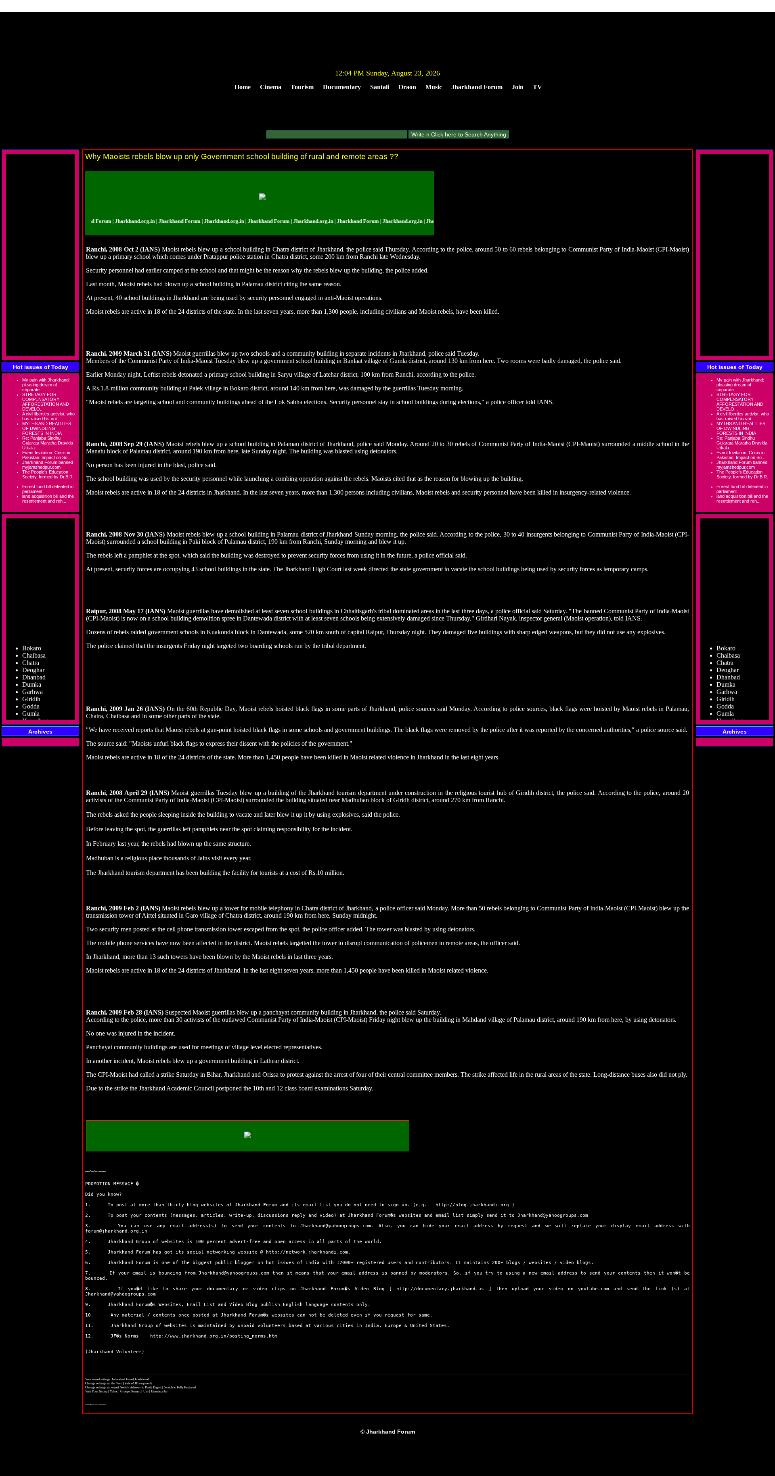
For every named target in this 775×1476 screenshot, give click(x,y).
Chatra (30, 651)
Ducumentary (342, 87)
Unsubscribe (159, 1391)
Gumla (31, 701)
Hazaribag (35, 709)
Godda (31, 694)
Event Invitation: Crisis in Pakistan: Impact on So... (46, 455)
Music (433, 87)
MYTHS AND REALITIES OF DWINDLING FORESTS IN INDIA (46, 428)
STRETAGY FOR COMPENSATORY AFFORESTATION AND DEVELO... (45, 401)
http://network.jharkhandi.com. (308, 1252)
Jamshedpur (37, 716)
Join (518, 87)
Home (243, 87)
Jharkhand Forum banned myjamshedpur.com (47, 465)
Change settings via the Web (103, 1383)
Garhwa (32, 680)
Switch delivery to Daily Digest (140, 1387)
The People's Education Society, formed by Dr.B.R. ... (48, 477)
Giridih (31, 687)
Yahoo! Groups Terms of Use (129, 1391)
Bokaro (31, 636)
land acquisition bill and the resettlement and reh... (48, 498)
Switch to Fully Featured (180, 1387)
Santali (379, 87)
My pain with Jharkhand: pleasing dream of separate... (46, 384)
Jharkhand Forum (477, 87)
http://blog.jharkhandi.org (472, 1205)
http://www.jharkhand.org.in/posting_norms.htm (213, 1336)
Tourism (302, 87)
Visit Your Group (96, 1391)
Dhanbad (34, 665)
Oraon (407, 87)
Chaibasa (34, 643)
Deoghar (33, 658)
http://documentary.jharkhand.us (440, 1289)
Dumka (31, 672)
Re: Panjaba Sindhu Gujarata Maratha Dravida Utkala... (47, 443)
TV (537, 87)
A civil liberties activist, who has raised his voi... (48, 416)
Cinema (270, 87)
